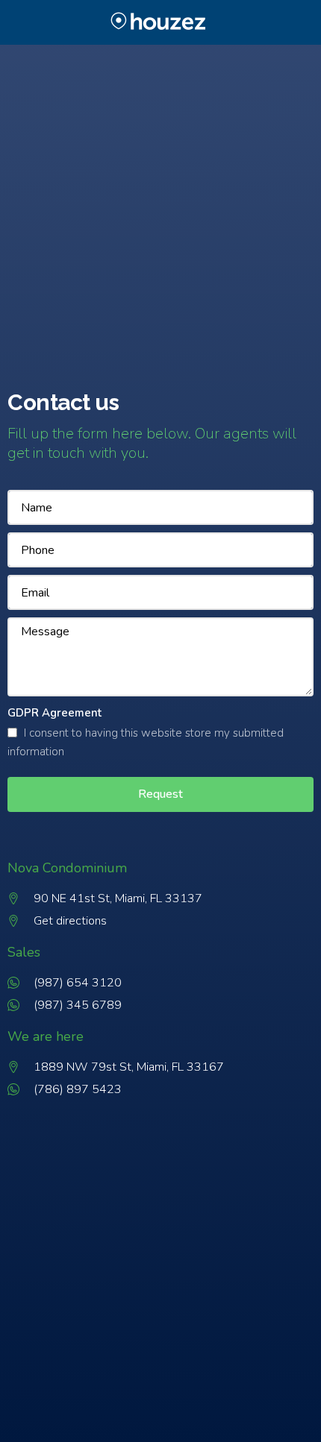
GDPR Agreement (54, 712)
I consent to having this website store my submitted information (145, 742)
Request (160, 794)
